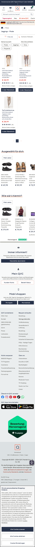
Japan (26, 455)
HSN (2, 479)
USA (8, 455)
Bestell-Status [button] (26, 282)
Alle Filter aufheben (27, 41)
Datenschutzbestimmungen (19, 470)
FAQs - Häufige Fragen (25, 342)
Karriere (21, 376)
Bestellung (22, 316)
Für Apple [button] (9, 303)
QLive (3, 327)
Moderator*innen (24, 380)
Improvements (12, 482)
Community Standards (10, 472)
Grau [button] (25, 45)
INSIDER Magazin (6, 358)
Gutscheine (4, 365)
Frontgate (17, 479)
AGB (5, 470)
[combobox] (15, 14)
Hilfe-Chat (4, 316)
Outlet (21, 389)
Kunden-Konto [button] (9, 282)
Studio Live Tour (23, 386)
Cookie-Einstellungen (17, 543)
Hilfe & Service (23, 345)
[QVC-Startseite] (2, 28)
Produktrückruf (5, 337)
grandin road (4, 482)
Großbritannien (15, 455)
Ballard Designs (9, 479)
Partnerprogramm (6, 371)
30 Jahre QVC (24, 18)
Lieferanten (4, 334)
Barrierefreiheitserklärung (26, 368)
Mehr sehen (7, 158)
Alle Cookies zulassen (17, 529)
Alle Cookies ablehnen (17, 536)
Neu (15, 18)
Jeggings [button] (16, 45)
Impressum (28, 472)
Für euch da (4, 374)
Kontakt (3, 319)
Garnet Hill (23, 479)
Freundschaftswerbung (8, 368)
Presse (3, 331)
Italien (22, 455)
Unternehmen (23, 358)
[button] (3, 9)
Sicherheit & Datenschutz (26, 339)
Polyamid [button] (7, 48)
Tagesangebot (7, 18)
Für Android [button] (26, 303)
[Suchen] (32, 14)
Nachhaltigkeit (23, 365)
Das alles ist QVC (24, 361)
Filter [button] (10, 37)
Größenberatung (24, 322)
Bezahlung (22, 331)
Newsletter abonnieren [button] (17, 261)
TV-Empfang (22, 383)
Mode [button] (6, 45)
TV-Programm (5, 361)
